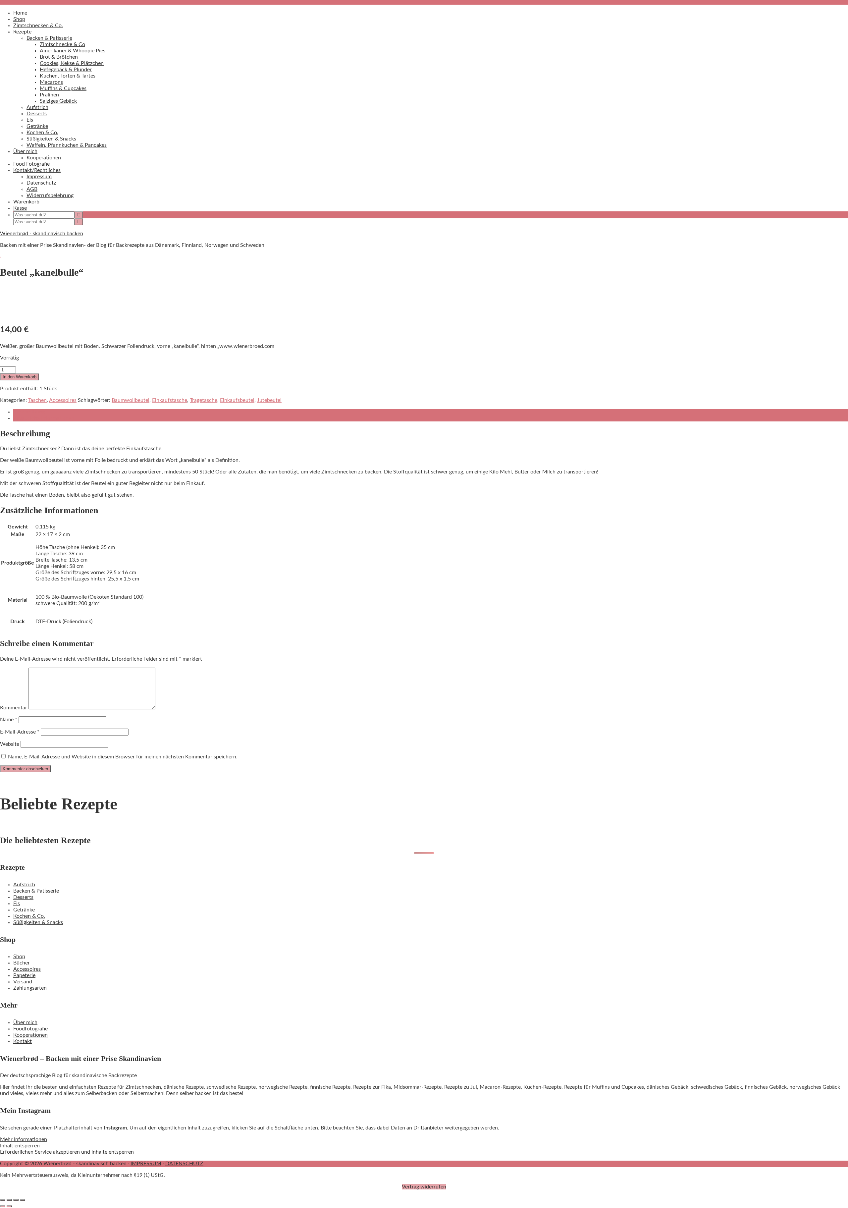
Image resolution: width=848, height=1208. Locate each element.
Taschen (37, 400)
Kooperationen (30, 1035)
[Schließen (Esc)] (22, 1200)
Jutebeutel (269, 400)
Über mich (25, 1022)
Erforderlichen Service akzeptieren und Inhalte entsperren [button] (67, 1152)
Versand (22, 981)
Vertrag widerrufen (424, 1186)
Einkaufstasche (169, 400)
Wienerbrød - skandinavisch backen (41, 233)
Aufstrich (24, 884)
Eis (16, 903)
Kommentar (13, 707)
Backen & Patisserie (36, 891)
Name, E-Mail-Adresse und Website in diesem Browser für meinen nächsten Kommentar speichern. (123, 756)
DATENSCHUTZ (184, 1163)
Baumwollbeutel (130, 400)
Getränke (24, 909)
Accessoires (63, 400)
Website (9, 744)
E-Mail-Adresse (19, 732)
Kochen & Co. (29, 916)
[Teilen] (16, 1200)
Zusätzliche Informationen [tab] (43, 418)
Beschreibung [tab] (29, 411)
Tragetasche (203, 400)
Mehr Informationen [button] (23, 1139)
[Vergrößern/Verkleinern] (2, 1200)
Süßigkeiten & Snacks (38, 922)
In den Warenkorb (19, 376)
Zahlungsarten (30, 988)
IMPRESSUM (146, 1163)
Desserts (23, 897)
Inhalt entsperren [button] (20, 1145)
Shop (19, 956)
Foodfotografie (30, 1028)
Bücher (21, 962)
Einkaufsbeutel (237, 400)
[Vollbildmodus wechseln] (9, 1200)
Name (8, 719)
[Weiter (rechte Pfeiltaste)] (9, 1206)
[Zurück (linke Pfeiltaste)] (2, 1206)
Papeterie (24, 975)
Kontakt (22, 1041)
